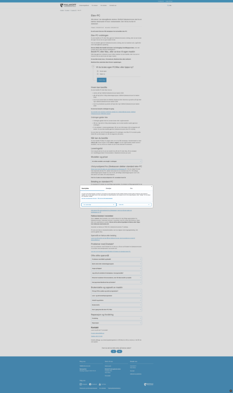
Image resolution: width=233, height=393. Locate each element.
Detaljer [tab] (108, 188)
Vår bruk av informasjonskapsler (105, 198)
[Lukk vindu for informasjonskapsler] (151, 186)
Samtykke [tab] (85, 188)
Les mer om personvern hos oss (89, 198)
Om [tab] (131, 188)
